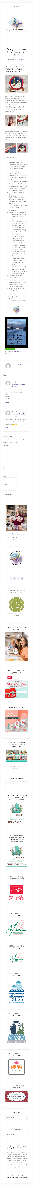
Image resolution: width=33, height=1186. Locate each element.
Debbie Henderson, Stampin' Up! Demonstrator (16, 25)
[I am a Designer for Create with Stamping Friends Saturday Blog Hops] (16, 813)
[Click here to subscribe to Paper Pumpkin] (16, 697)
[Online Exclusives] (16, 732)
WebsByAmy (21, 1179)
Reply (7, 402)
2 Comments (22, 59)
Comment (6, 445)
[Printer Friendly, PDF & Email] (10, 348)
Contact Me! (20, 364)
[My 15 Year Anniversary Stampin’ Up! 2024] (16, 617)
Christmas (19, 351)
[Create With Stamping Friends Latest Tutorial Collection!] (16, 762)
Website (5, 484)
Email (5, 476)
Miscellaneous (8, 353)
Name (5, 468)
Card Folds (13, 351)
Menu (18, 6)
